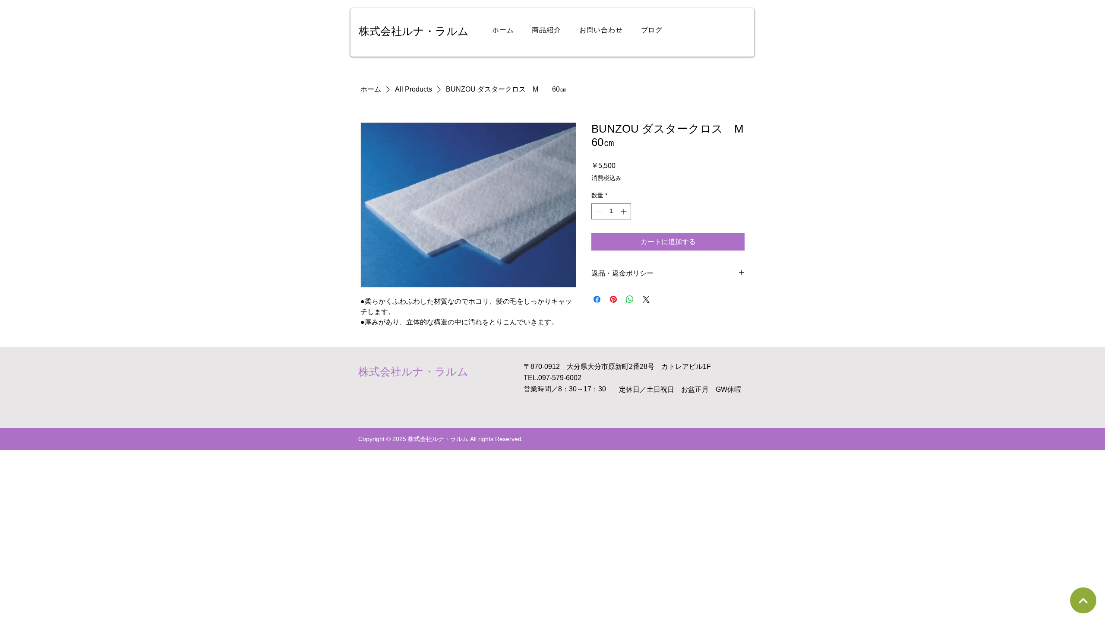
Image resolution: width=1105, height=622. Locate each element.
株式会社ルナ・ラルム (414, 31)
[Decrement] (598, 211)
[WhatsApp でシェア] (630, 299)
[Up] (1083, 600)
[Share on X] (646, 299)
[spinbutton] (611, 211)
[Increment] (624, 211)
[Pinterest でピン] (613, 299)
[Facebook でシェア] (597, 299)
